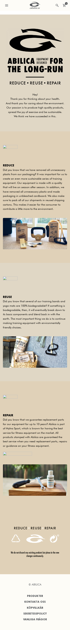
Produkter (35, 596)
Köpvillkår (35, 607)
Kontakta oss (35, 601)
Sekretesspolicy (35, 613)
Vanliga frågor (35, 619)
